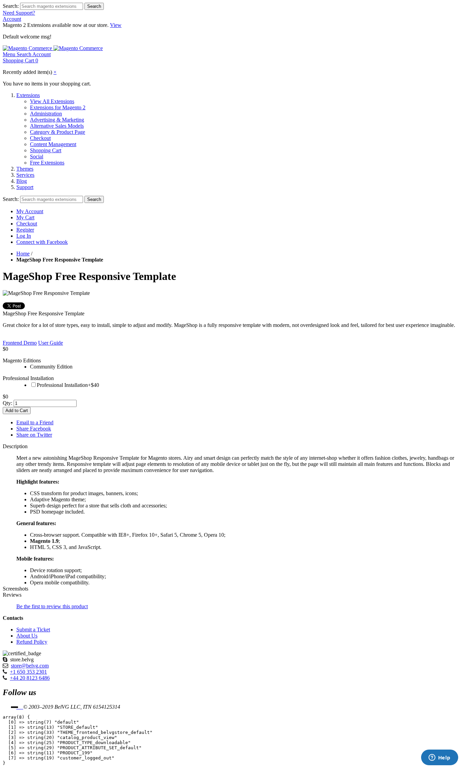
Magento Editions (22, 360)
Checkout (40, 138)
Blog (21, 181)
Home (23, 253)
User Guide (50, 343)
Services (25, 175)
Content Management (53, 144)
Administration (46, 113)
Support (24, 187)
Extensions (28, 95)
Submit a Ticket (33, 629)
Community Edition (51, 367)
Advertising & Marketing (57, 120)
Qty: (7, 403)
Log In (23, 236)
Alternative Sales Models (57, 126)
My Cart (25, 217)
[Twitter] (18, 707)
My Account (29, 211)
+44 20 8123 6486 (30, 678)
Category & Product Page (57, 132)
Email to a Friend (34, 422)
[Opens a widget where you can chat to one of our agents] (439, 758)
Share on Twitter (34, 435)
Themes (24, 169)
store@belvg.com (30, 666)
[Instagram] (22, 707)
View (116, 25)
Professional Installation (28, 378)
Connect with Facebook (42, 242)
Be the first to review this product (52, 606)
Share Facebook (33, 428)
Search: (11, 6)
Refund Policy (31, 642)
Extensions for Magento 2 (57, 107)
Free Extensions (47, 163)
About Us (26, 636)
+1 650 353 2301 (28, 672)
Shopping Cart (45, 150)
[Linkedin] (19, 707)
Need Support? (19, 13)
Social (36, 156)
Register (25, 230)
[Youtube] (21, 707)
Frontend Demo (20, 343)
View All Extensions (52, 101)
